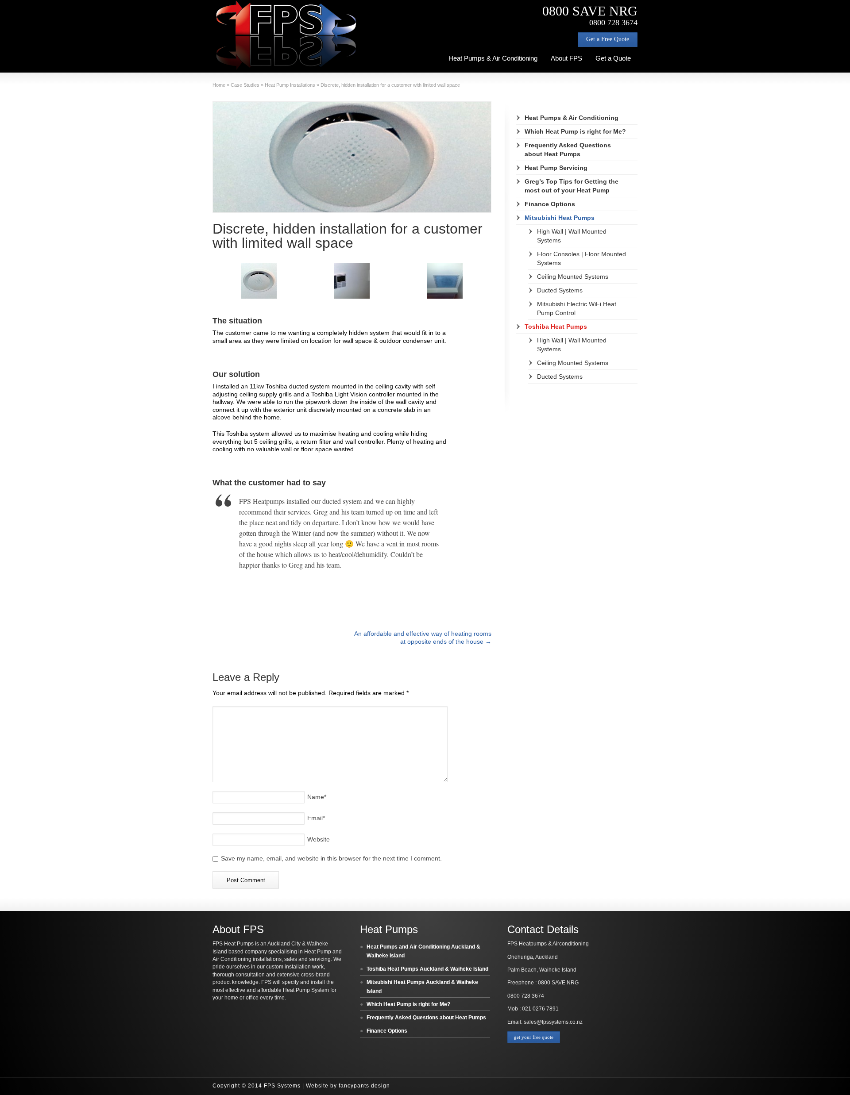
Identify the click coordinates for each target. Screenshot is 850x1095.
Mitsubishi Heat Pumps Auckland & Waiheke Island (422, 986)
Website (318, 839)
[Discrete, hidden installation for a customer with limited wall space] (351, 157)
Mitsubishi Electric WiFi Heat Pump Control (576, 308)
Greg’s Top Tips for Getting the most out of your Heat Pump (571, 186)
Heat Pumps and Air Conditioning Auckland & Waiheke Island (423, 951)
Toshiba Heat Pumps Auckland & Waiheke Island (427, 969)
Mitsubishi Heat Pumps (560, 217)
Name (316, 796)
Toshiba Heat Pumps (556, 326)
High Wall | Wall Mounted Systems (572, 236)
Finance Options (550, 203)
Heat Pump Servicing (556, 167)
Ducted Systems (560, 290)
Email (316, 818)
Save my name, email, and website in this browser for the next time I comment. (331, 858)
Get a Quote (613, 58)
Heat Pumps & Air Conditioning (492, 58)
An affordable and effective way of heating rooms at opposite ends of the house (422, 637)
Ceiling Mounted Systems (572, 276)
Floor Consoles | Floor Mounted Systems (581, 258)
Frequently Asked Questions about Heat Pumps (568, 150)
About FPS (566, 58)
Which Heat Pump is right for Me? (575, 131)
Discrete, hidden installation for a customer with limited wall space (347, 236)
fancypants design (364, 1086)
